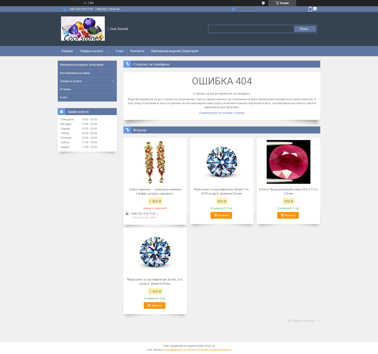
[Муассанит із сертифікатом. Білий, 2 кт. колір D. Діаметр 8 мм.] (155, 252)
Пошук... (305, 28)
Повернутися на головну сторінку (222, 112)
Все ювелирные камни (75, 73)
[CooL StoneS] (83, 29)
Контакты (137, 51)
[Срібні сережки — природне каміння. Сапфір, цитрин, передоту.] (155, 162)
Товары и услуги (91, 51)
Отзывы (65, 89)
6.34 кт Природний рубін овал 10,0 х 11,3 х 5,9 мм (288, 191)
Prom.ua (210, 345)
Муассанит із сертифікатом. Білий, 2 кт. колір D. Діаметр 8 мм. (155, 281)
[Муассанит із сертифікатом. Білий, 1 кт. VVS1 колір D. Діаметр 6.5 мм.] (221, 162)
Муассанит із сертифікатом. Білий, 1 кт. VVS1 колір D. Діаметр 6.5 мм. (221, 191)
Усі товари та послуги (301, 320)
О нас (120, 51)
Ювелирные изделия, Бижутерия (174, 51)
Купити (223, 215)
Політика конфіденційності (214, 349)
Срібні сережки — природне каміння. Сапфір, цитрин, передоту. (155, 191)
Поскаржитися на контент (180, 349)
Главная (67, 51)
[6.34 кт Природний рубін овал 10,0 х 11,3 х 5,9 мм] (288, 162)
